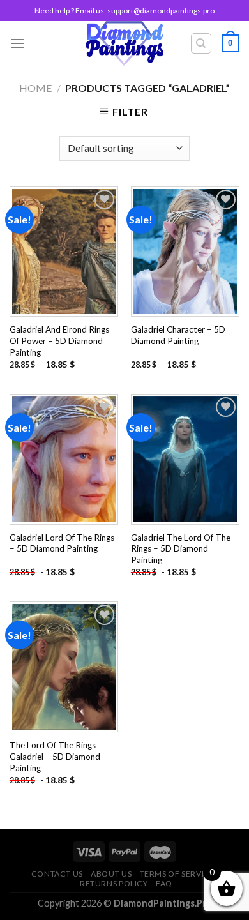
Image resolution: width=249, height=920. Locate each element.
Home (35, 88)
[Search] (201, 43)
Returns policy (114, 883)
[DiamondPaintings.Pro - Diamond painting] (125, 43)
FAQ (164, 883)
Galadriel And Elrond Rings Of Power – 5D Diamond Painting (59, 340)
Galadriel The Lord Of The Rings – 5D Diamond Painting (180, 548)
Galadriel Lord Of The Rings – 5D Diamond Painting (62, 543)
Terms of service (177, 874)
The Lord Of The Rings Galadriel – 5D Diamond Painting (55, 756)
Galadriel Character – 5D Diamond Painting (178, 335)
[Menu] (17, 43)
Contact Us (57, 874)
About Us (111, 874)
